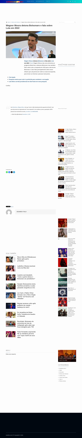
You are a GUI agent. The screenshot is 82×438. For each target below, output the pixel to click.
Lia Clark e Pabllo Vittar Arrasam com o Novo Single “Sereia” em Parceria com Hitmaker (26, 296)
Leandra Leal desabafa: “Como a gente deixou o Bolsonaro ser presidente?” (26, 277)
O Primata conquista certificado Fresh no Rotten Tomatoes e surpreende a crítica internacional (72, 262)
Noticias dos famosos (15, 22)
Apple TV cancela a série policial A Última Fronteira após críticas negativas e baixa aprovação (67, 139)
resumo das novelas (63, 377)
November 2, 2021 (26, 114)
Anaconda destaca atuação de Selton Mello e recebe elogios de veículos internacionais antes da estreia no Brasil (67, 180)
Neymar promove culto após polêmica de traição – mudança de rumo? (26, 305)
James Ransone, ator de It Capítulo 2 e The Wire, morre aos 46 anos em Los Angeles (67, 146)
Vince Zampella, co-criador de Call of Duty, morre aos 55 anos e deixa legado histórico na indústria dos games (66, 161)
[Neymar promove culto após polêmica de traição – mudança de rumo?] (10, 306)
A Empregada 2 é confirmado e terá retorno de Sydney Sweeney (72, 230)
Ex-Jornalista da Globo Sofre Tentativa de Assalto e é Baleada (26, 314)
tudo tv (48, 1)
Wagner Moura (28, 61)
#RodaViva (14, 107)
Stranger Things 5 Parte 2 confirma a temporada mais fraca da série (66, 196)
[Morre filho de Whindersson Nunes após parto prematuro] (10, 259)
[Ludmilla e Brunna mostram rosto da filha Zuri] (10, 268)
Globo (60, 370)
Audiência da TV (10, 435)
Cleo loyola (12, 77)
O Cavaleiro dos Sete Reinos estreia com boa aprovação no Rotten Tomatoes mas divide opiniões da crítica (72, 272)
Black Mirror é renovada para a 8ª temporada (72, 289)
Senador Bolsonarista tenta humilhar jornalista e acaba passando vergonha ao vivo (26, 286)
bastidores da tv (40, 1)
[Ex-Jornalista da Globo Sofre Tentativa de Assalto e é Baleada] (10, 315)
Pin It (11, 207)
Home (9, 22)
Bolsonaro (41, 61)
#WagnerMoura (21, 107)
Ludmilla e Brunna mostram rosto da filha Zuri (26, 267)
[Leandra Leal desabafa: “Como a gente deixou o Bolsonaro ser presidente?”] (10, 277)
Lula (52, 61)
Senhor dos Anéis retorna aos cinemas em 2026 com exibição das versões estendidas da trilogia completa (72, 242)
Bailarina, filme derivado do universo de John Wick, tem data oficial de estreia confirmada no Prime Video (71, 252)
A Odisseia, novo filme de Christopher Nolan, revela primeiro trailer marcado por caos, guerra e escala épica (67, 153)
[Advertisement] (41, 12)
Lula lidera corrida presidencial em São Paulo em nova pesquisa (28, 81)
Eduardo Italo (21, 212)
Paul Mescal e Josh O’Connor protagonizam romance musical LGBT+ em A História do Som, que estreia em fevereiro (72, 312)
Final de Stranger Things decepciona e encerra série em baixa (72, 300)
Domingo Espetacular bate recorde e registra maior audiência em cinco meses (72, 281)
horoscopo (61, 372)
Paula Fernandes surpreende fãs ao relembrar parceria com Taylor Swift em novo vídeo (26, 335)
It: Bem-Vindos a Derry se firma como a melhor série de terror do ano (67, 132)
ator (32, 63)
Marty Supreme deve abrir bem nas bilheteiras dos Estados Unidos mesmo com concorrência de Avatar (67, 188)
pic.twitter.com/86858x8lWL (32, 111)
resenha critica (30, 1)
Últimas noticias (62, 381)
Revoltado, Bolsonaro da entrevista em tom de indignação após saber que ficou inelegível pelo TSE (26, 324)
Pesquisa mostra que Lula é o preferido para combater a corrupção (29, 79)
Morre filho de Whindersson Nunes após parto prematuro (26, 259)
